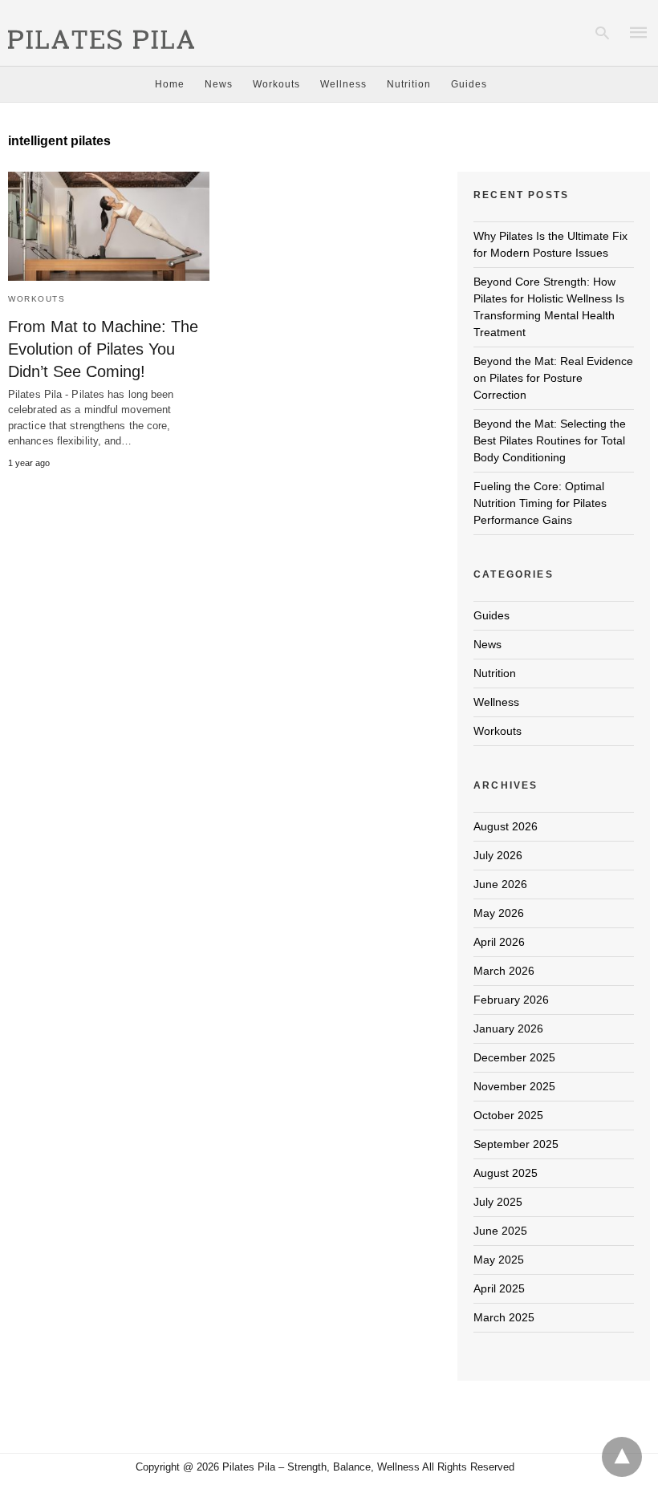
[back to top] (622, 1457)
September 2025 (515, 1144)
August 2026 (505, 826)
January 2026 (508, 1028)
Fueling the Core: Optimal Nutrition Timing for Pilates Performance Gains (540, 503)
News (219, 84)
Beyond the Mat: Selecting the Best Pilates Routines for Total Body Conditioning (549, 440)
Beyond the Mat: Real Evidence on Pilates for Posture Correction (553, 378)
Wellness (343, 84)
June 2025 (500, 1230)
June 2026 (500, 884)
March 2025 (503, 1317)
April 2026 (499, 941)
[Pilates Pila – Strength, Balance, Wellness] (101, 31)
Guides (469, 84)
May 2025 (498, 1259)
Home (170, 84)
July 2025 (497, 1201)
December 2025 (514, 1057)
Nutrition (409, 84)
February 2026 (511, 999)
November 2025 (514, 1086)
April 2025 (499, 1288)
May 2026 (498, 913)
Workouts (276, 84)
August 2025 (505, 1172)
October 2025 (508, 1115)
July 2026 (497, 855)
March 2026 (503, 970)
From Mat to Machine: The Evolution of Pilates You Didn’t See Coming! (103, 349)
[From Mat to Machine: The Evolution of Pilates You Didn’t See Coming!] (108, 226)
